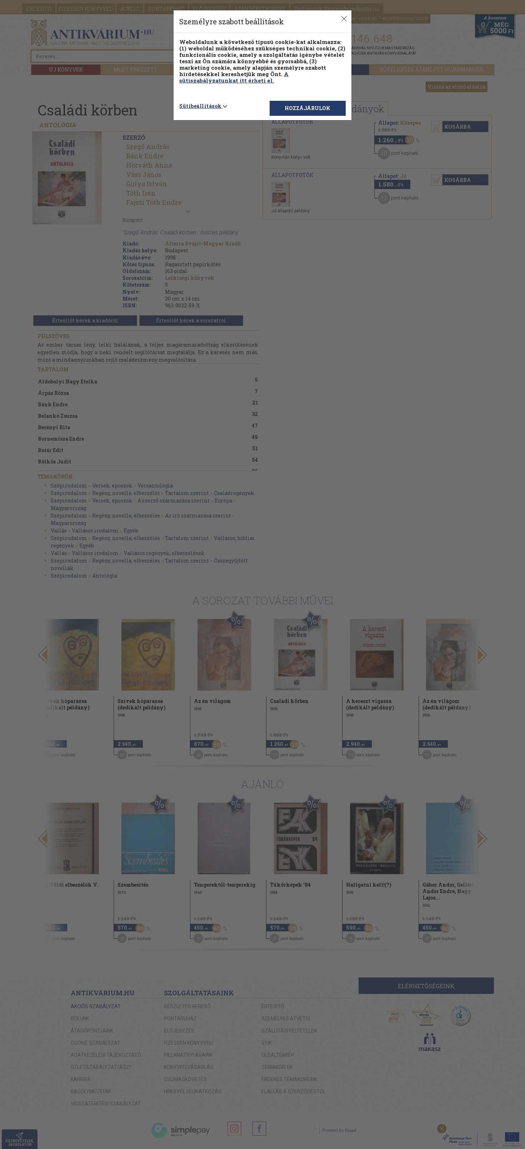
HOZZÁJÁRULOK (307, 108)
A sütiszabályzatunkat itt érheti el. (234, 77)
